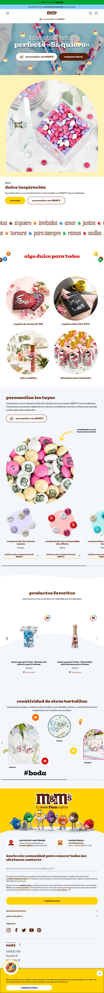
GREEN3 (59, 2)
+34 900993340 (75, 843)
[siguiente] (100, 535)
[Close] (100, 973)
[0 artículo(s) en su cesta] (96, 13)
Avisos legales (11, 960)
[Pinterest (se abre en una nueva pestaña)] (39, 930)
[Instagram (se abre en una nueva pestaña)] (8, 930)
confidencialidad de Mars (17, 879)
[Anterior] (3, 742)
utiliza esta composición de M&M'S (19, 555)
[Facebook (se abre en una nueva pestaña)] (16, 930)
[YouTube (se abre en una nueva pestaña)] (31, 930)
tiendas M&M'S (26, 845)
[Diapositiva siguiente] (96, 639)
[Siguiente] (101, 742)
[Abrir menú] (7, 13)
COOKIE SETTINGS (13, 951)
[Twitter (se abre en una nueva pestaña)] (23, 930)
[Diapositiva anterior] (8, 639)
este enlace (62, 890)
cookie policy (15, 982)
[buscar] (90, 13)
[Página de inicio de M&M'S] (52, 13)
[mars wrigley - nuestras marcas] (13, 944)
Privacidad (10, 956)
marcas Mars (24, 888)
